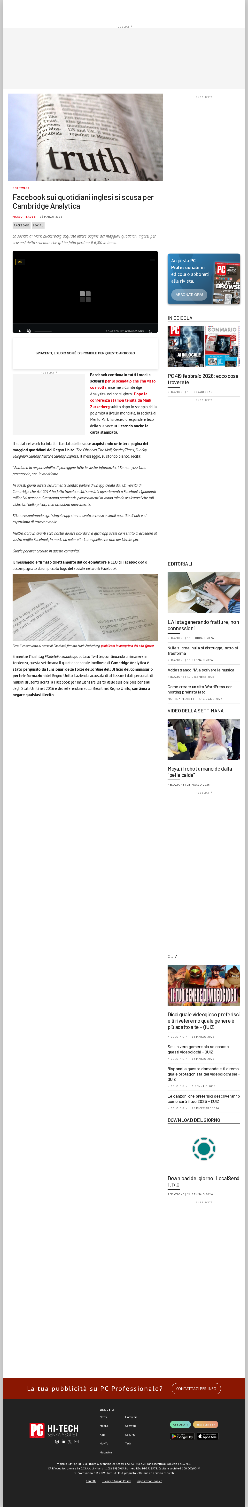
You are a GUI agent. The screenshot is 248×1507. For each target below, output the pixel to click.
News (103, 1417)
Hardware (131, 1417)
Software (21, 188)
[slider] (43, 331)
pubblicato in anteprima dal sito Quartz (127, 646)
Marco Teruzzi (25, 216)
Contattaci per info (196, 1388)
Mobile (104, 1425)
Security (130, 1434)
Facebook (21, 225)
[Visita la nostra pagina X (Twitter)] (70, 1442)
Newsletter (205, 1424)
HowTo (104, 1443)
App (102, 1434)
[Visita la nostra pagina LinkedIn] (63, 1442)
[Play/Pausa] (20, 331)
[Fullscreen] (151, 331)
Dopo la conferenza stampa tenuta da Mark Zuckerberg (120, 400)
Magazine (106, 1452)
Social (38, 225)
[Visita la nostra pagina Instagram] (57, 1442)
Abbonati (180, 1424)
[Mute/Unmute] (29, 331)
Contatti (91, 1481)
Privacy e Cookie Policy (116, 1481)
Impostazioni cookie (149, 1481)
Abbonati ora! (189, 295)
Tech (128, 1443)
